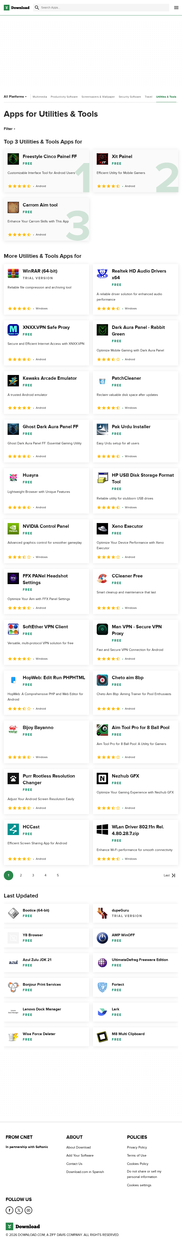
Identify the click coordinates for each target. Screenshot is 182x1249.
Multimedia (40, 96)
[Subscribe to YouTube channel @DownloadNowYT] (28, 1210)
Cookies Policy (137, 1164)
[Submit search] (37, 7)
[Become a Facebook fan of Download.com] (9, 1210)
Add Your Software (80, 1155)
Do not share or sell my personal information (144, 1174)
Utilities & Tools (166, 97)
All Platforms (14, 97)
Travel (148, 96)
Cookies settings (139, 1185)
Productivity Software (64, 96)
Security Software (130, 96)
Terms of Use (136, 1155)
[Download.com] (16, 7)
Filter (8, 128)
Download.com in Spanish (85, 1172)
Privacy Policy (137, 1147)
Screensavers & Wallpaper (98, 96)
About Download (78, 1147)
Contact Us (74, 1164)
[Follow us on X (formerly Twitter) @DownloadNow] (19, 1210)
